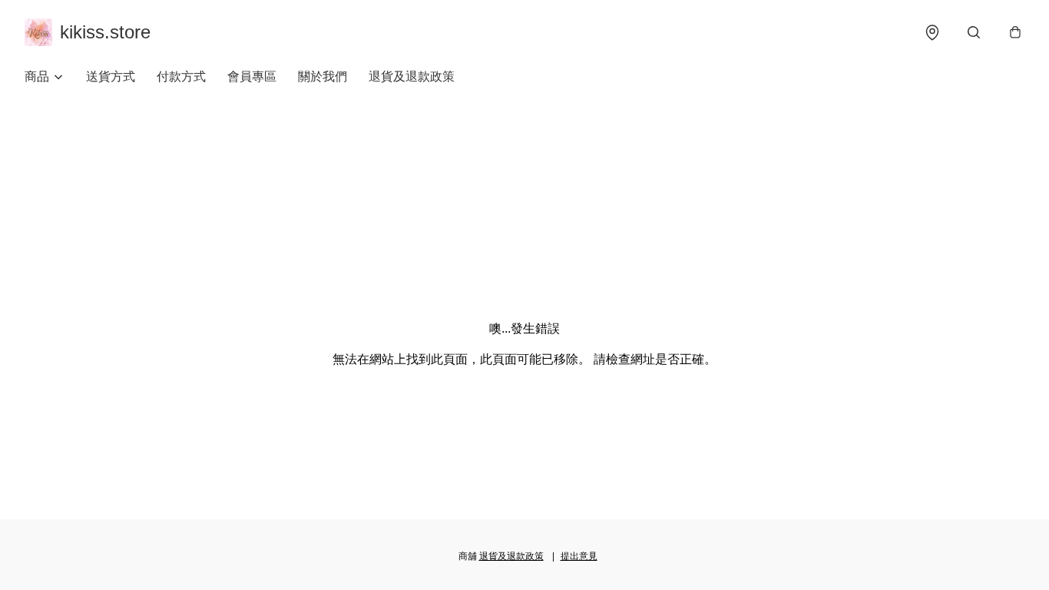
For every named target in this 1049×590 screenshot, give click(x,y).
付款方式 (181, 76)
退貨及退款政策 (412, 76)
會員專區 (251, 76)
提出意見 (579, 556)
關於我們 (322, 76)
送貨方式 (110, 76)
